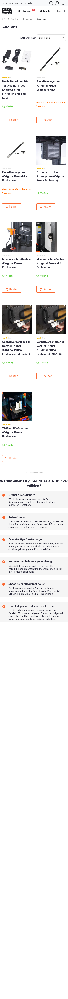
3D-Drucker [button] (26, 10)
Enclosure (27, 19)
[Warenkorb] (63, 3)
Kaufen (13, 119)
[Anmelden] (56, 3)
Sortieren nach (28, 37)
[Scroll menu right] (64, 11)
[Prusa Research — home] (7, 11)
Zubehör (15, 19)
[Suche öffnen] (51, 3)
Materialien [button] (46, 11)
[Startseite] (4, 19)
